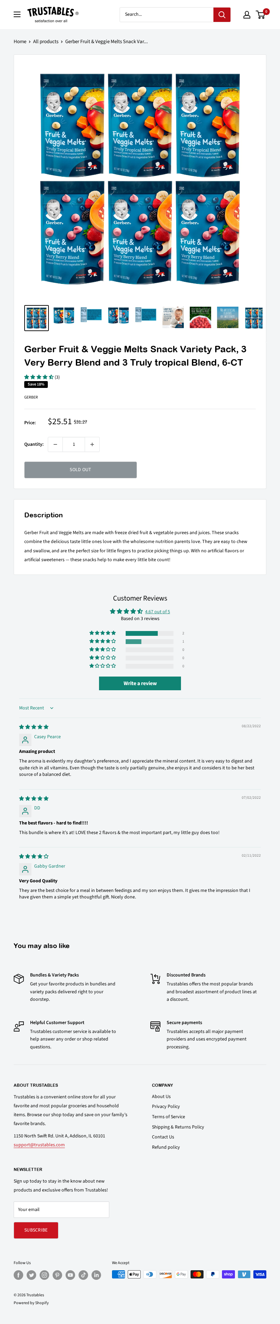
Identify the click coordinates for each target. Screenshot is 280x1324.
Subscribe (36, 1230)
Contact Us (163, 1137)
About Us (161, 1096)
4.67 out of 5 (157, 611)
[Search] (221, 15)
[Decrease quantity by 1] (55, 444)
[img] (33, 727)
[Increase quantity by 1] (92, 444)
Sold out (80, 469)
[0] (260, 15)
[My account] (246, 14)
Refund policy (166, 1147)
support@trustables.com (39, 1145)
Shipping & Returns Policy (178, 1127)
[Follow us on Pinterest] (57, 1275)
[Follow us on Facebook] (18, 1275)
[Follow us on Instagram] (44, 1275)
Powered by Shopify (31, 1303)
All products (45, 41)
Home (20, 41)
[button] (39, 377)
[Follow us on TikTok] (83, 1275)
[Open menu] (17, 14)
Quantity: (34, 444)
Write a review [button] (140, 683)
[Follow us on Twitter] (31, 1275)
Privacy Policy (166, 1106)
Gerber (31, 397)
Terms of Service (168, 1116)
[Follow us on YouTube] (70, 1275)
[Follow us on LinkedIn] (96, 1275)
